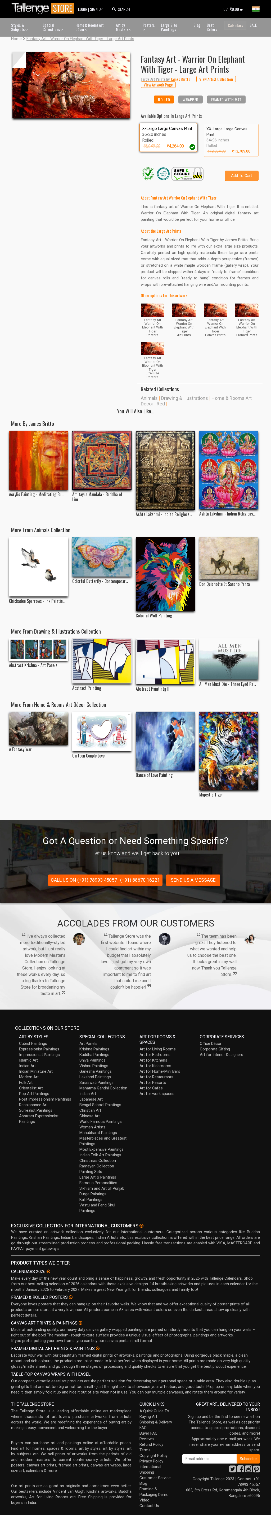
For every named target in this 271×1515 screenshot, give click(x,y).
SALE (253, 25)
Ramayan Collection (96, 1166)
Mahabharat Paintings (98, 1132)
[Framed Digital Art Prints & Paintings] (98, 1348)
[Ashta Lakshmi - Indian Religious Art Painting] (165, 470)
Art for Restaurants (156, 1077)
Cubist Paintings (33, 1043)
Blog (196, 25)
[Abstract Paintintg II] (165, 661)
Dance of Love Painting (154, 775)
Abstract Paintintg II (152, 688)
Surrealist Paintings (35, 1110)
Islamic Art (28, 1060)
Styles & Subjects (18, 27)
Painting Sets (90, 1171)
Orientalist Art (31, 1088)
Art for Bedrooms (154, 1054)
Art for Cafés (151, 1088)
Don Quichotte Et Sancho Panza (224, 584)
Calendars (235, 25)
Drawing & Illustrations (184, 398)
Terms (145, 1450)
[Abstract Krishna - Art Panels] (38, 649)
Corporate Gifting (215, 1049)
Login (82, 9)
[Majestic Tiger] (228, 751)
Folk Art (26, 1082)
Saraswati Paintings (96, 1082)
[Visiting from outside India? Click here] (141, 1225)
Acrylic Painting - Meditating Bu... (36, 494)
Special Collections (52, 27)
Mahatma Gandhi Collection (103, 1088)
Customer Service (155, 1477)
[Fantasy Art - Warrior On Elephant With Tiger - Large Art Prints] (71, 85)
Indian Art (27, 1065)
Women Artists (92, 1127)
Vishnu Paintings (93, 1065)
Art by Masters (122, 27)
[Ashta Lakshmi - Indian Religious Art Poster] (228, 470)
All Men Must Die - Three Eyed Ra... (227, 684)
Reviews (146, 1438)
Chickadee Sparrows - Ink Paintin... (37, 601)
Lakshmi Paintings (95, 1077)
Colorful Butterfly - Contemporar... (100, 581)
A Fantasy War (20, 749)
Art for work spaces (156, 1093)
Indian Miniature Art (36, 1071)
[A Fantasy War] (38, 728)
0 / (231, 9)
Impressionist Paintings (39, 1054)
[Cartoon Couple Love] (101, 731)
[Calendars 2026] (48, 1271)
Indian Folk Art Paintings (100, 1155)
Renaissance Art (33, 1104)
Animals (149, 398)
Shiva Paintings (92, 1060)
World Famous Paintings (100, 1121)
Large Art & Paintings (97, 1177)
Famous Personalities (98, 1182)
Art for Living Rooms (157, 1049)
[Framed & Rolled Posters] (71, 1297)
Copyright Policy (153, 1455)
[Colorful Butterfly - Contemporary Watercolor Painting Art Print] (101, 557)
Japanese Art (91, 1099)
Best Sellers (212, 27)
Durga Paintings (92, 1194)
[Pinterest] (256, 1470)
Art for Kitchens (153, 1060)
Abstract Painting (86, 688)
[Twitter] (232, 1470)
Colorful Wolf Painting (154, 615)
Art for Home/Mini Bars (159, 1071)
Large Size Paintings (169, 27)
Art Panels (88, 1043)
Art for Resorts (152, 1082)
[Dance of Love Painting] (165, 741)
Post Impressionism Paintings (45, 1099)
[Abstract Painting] (101, 660)
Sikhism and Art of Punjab (101, 1188)
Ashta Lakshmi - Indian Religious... (164, 514)
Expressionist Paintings (39, 1049)
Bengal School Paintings (100, 1104)
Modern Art (29, 1077)
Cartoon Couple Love (88, 755)
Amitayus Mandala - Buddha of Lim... (97, 497)
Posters (149, 25)
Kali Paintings (90, 1199)
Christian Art (90, 1110)
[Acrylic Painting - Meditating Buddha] (38, 460)
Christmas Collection (97, 1160)
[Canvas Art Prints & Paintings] (80, 1323)
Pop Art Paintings (34, 1093)
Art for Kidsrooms (155, 1065)
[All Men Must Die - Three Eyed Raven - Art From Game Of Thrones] (228, 658)
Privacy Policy (151, 1461)
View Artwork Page (158, 85)
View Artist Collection (216, 79)
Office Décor (211, 1043)
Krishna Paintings (94, 1049)
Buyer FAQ (148, 1433)
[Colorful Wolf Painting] (165, 574)
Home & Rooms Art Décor (89, 27)
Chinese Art (89, 1116)
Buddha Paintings (94, 1054)
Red (161, 403)
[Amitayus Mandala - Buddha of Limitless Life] (101, 460)
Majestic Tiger (211, 794)
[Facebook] (240, 1470)
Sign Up (96, 9)
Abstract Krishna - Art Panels (33, 665)
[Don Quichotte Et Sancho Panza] (228, 558)
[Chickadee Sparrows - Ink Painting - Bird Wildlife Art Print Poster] (38, 566)
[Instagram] (248, 1470)
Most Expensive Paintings (101, 1149)
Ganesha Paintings (95, 1071)
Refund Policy (151, 1444)
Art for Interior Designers (221, 1054)
